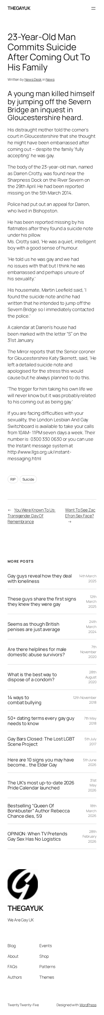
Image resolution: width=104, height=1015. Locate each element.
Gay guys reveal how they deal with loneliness (40, 578)
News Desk (33, 79)
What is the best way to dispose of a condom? (32, 677)
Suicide (28, 479)
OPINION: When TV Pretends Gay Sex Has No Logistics (37, 836)
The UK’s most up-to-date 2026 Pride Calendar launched (41, 785)
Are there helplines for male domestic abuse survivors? (37, 652)
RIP (12, 479)
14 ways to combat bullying (24, 700)
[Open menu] (93, 8)
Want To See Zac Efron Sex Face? (80, 512)
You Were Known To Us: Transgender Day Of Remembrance (32, 515)
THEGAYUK (19, 8)
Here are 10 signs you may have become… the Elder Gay (41, 762)
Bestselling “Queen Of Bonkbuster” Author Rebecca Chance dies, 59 (38, 811)
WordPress (88, 1004)
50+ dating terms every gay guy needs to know (41, 721)
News (50, 79)
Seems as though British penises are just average (34, 626)
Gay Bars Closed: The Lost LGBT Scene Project (41, 741)
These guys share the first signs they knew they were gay (42, 601)
